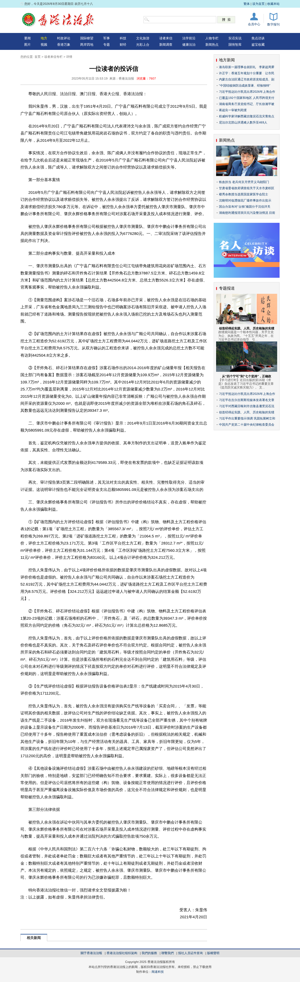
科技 (123, 38)
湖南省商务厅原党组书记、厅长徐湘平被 (246, 104)
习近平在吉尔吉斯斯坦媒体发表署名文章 (246, 400)
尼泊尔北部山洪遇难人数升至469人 (243, 122)
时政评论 (63, 38)
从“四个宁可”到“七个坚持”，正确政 (246, 376)
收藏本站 (273, 3)
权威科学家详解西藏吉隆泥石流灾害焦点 (246, 116)
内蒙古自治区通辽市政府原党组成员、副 (246, 79)
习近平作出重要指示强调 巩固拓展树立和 (247, 418)
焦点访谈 (258, 38)
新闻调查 (165, 44)
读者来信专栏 (53, 56)
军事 (106, 38)
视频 (44, 44)
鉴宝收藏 (258, 44)
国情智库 (235, 44)
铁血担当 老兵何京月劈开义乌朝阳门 (244, 182)
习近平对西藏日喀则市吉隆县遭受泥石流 (246, 406)
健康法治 (188, 44)
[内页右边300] (247, 276)
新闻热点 (212, 44)
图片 (27, 44)
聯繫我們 (167, 953)
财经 (123, 44)
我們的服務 (149, 953)
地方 (44, 38)
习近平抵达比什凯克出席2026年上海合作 (247, 91)
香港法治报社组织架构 (122, 953)
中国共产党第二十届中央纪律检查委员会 (246, 424)
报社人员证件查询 (190, 953)
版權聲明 (213, 953)
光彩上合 (142, 44)
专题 (106, 44)
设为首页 (258, 3)
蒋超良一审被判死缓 (233, 110)
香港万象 (63, 44)
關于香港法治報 (91, 953)
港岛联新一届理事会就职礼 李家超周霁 (246, 67)
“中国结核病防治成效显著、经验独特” (244, 85)
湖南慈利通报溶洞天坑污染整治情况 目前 (247, 212)
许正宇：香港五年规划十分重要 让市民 (246, 73)
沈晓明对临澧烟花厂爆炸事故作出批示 (245, 200)
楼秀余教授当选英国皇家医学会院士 (243, 194)
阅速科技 (158, 971)
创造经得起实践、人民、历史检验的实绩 (246, 328)
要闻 (27, 38)
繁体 (247, 3)
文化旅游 (142, 38)
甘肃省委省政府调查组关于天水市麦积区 (246, 188)
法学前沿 (188, 38)
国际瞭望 (86, 38)
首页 (37, 56)
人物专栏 (212, 38)
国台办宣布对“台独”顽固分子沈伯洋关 (244, 206)
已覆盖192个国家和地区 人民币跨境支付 (246, 98)
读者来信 (165, 38)
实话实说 (235, 38)
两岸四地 (86, 44)
